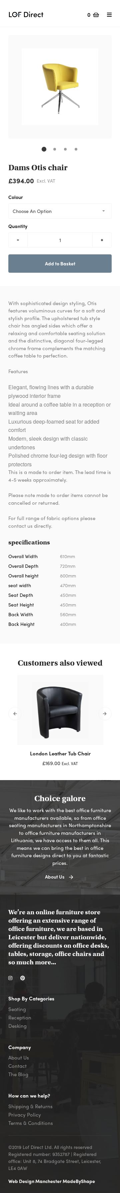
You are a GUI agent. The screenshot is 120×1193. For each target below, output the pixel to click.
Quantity (17, 226)
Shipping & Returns (30, 1106)
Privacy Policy (24, 1114)
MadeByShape (79, 1181)
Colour (15, 197)
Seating (17, 1009)
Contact (17, 1065)
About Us (18, 1057)
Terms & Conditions (30, 1123)
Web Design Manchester (35, 1181)
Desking (17, 1025)
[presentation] (15, 713)
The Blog (18, 1074)
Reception (19, 1017)
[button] (44, 149)
